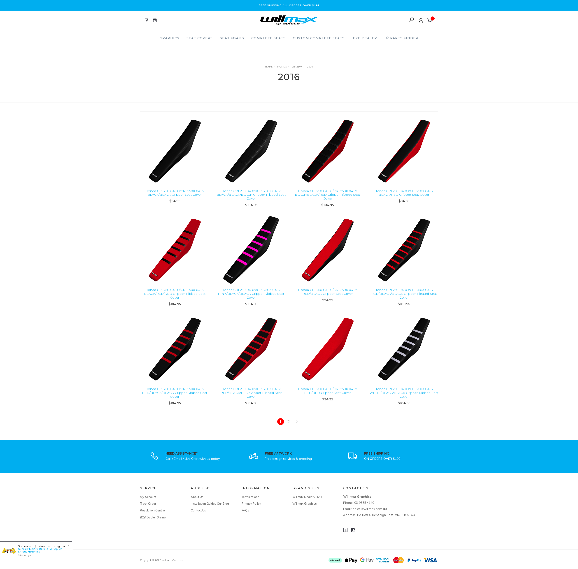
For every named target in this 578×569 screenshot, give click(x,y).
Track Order (148, 503)
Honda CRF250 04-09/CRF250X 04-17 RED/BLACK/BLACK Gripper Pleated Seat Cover (404, 294)
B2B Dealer (365, 38)
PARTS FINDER (403, 38)
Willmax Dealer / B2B (307, 497)
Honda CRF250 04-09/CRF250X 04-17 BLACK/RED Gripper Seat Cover (404, 193)
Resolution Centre (152, 510)
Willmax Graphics (304, 503)
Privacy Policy (251, 503)
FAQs (245, 510)
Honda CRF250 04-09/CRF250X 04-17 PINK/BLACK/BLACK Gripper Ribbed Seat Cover (251, 294)
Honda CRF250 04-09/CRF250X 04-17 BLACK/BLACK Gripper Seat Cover (174, 193)
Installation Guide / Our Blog (210, 503)
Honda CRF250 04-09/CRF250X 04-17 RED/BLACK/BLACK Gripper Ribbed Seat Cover (174, 393)
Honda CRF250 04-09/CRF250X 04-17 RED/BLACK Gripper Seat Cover (327, 292)
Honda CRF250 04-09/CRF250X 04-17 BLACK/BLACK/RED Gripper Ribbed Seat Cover (327, 195)
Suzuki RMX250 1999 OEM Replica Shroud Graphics (40, 550)
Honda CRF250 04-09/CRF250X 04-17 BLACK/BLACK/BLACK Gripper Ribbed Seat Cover (251, 195)
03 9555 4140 (364, 503)
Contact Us (198, 510)
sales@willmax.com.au (370, 509)
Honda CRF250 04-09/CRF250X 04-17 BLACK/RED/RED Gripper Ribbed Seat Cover (174, 294)
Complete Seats (268, 38)
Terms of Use (250, 497)
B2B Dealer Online (153, 517)
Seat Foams (232, 38)
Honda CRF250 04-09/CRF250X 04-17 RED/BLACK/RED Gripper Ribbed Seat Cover (251, 393)
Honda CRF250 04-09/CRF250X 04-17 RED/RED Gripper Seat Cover (327, 391)
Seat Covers (199, 38)
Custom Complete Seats (319, 38)
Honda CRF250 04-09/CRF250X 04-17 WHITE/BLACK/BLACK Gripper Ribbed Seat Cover (404, 393)
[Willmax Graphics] (288, 19)
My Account (148, 497)
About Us (197, 497)
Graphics (169, 38)
